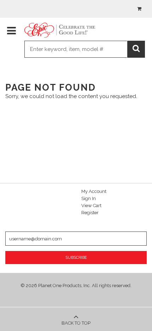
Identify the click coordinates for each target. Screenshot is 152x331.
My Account (93, 191)
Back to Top (76, 323)
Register (90, 212)
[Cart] (139, 8)
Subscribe (76, 257)
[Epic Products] (59, 30)
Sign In (88, 198)
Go (137, 50)
